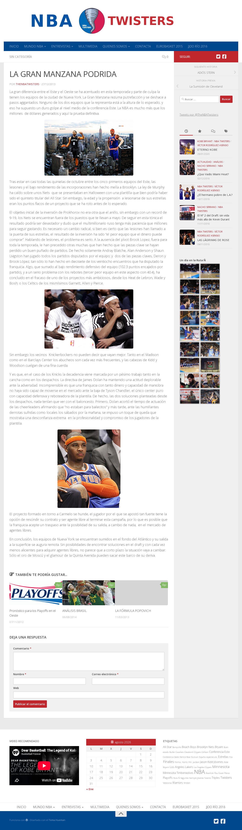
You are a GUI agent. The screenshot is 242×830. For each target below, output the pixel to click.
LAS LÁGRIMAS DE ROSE (213, 240)
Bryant (219, 747)
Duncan (194, 757)
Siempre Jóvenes (196, 778)
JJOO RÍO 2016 (197, 46)
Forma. (178, 762)
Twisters (226, 777)
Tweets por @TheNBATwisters (199, 114)
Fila (231, 757)
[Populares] (199, 131)
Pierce (227, 773)
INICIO (14, 46)
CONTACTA (143, 46)
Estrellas (223, 757)
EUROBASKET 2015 (169, 46)
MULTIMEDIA (87, 46)
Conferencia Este (219, 752)
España (202, 757)
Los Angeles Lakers (181, 767)
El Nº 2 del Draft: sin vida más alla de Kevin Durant (213, 217)
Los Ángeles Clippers (203, 767)
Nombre (19, 674)
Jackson (196, 762)
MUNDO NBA (33, 46)
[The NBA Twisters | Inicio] (93, 21)
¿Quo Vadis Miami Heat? (213, 174)
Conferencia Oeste (171, 757)
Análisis (218, 162)
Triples (216, 778)
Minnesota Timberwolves (178, 773)
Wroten (187, 783)
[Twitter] (218, 56)
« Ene (90, 789)
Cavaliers (180, 752)
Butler (172, 752)
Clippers (197, 752)
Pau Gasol (218, 773)
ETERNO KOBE (207, 149)
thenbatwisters (27, 84)
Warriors (177, 782)
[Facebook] (224, 56)
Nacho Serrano (206, 165)
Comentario (22, 648)
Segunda (184, 778)
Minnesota (220, 766)
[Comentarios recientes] (212, 131)
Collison (205, 752)
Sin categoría (20, 57)
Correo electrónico (105, 674)
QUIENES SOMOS (115, 46)
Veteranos (167, 783)
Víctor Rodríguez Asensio (212, 145)
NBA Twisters (222, 141)
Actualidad (204, 162)
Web (16, 688)
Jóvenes (218, 762)
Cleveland (188, 752)
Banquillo (176, 747)
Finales (168, 761)
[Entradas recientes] (186, 131)
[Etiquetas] (226, 131)
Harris (185, 762)
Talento (207, 778)
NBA (199, 772)
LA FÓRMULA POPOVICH (133, 610)
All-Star (167, 747)
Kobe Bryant (205, 141)
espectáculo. (211, 757)
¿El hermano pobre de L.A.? (215, 195)
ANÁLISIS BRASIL (74, 610)
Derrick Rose (185, 757)
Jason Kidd (206, 762)
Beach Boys (189, 747)
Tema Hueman (57, 820)
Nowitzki (210, 773)
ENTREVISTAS (60, 46)
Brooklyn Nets (205, 747)
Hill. (190, 762)
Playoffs (168, 778)
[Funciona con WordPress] (27, 820)
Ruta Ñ (176, 778)
